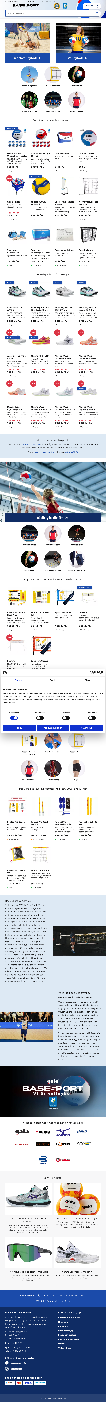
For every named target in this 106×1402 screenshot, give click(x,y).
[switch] (40, 718)
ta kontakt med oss (31, 444)
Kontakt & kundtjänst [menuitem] (69, 1317)
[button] (7, 6)
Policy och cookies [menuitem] (67, 1335)
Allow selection (53, 728)
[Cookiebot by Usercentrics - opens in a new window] (91, 673)
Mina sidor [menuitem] (63, 1322)
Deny (19, 728)
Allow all (86, 728)
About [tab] (87, 680)
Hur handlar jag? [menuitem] (66, 1330)
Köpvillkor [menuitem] (63, 1326)
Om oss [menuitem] (61, 1343)
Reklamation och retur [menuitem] (69, 1339)
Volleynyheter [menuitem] (65, 1348)
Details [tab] (53, 680)
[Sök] (97, 13)
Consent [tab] (18, 680)
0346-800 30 (19, 1351)
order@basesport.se (21, 1347)
